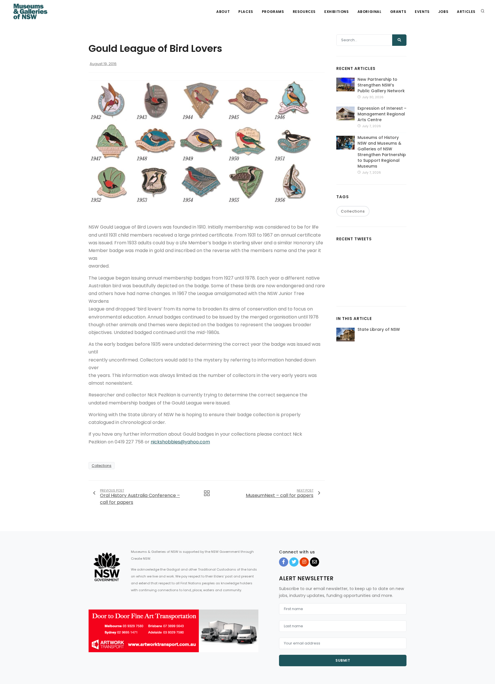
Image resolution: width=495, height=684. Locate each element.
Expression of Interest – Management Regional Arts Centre (382, 114)
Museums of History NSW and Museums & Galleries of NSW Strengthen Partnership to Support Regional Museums (382, 152)
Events (422, 11)
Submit (342, 660)
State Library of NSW (379, 329)
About (223, 11)
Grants (398, 11)
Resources (304, 11)
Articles (466, 11)
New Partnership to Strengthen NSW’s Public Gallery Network (381, 85)
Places (245, 11)
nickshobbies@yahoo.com (180, 442)
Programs (273, 11)
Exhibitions (336, 11)
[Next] (252, 636)
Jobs (443, 11)
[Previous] (94, 636)
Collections (101, 465)
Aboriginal (370, 11)
